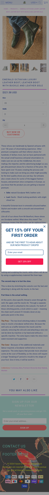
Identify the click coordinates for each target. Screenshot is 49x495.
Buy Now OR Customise (25, 3)
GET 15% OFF (24, 262)
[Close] (44, 226)
